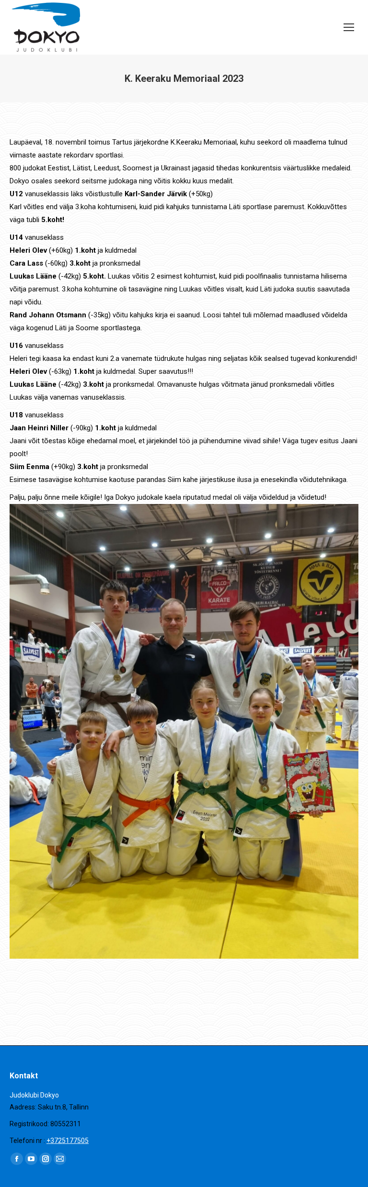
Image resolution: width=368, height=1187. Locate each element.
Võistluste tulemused (192, 1005)
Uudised (149, 1005)
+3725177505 (67, 1140)
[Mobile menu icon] (348, 27)
